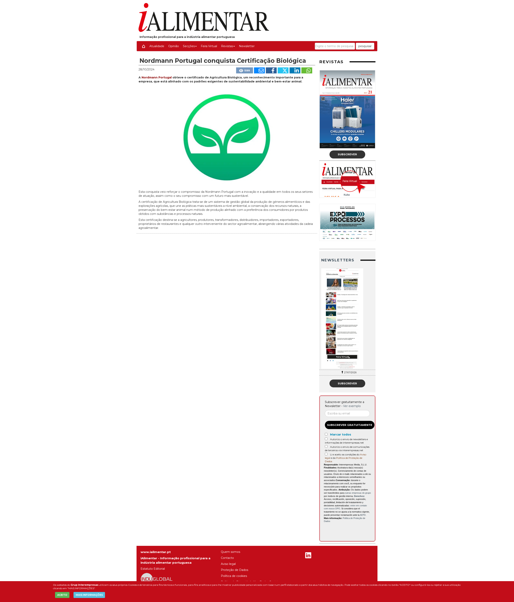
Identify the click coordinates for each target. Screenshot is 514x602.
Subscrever (347, 154)
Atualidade (156, 46)
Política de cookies (234, 576)
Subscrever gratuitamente (349, 424)
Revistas (227, 46)
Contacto (227, 558)
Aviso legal (228, 564)
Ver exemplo (352, 406)
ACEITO (62, 594)
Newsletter (247, 46)
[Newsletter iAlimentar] (347, 318)
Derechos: (359, 496)
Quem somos (230, 552)
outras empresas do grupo (358, 493)
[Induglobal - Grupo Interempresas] (157, 579)
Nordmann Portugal (157, 77)
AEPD (363, 515)
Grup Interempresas (84, 584)
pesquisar (365, 46)
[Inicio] (143, 46)
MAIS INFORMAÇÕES (89, 594)
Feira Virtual (209, 46)
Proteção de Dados (234, 570)
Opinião (173, 46)
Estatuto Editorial (153, 569)
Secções (189, 46)
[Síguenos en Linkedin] (308, 555)
